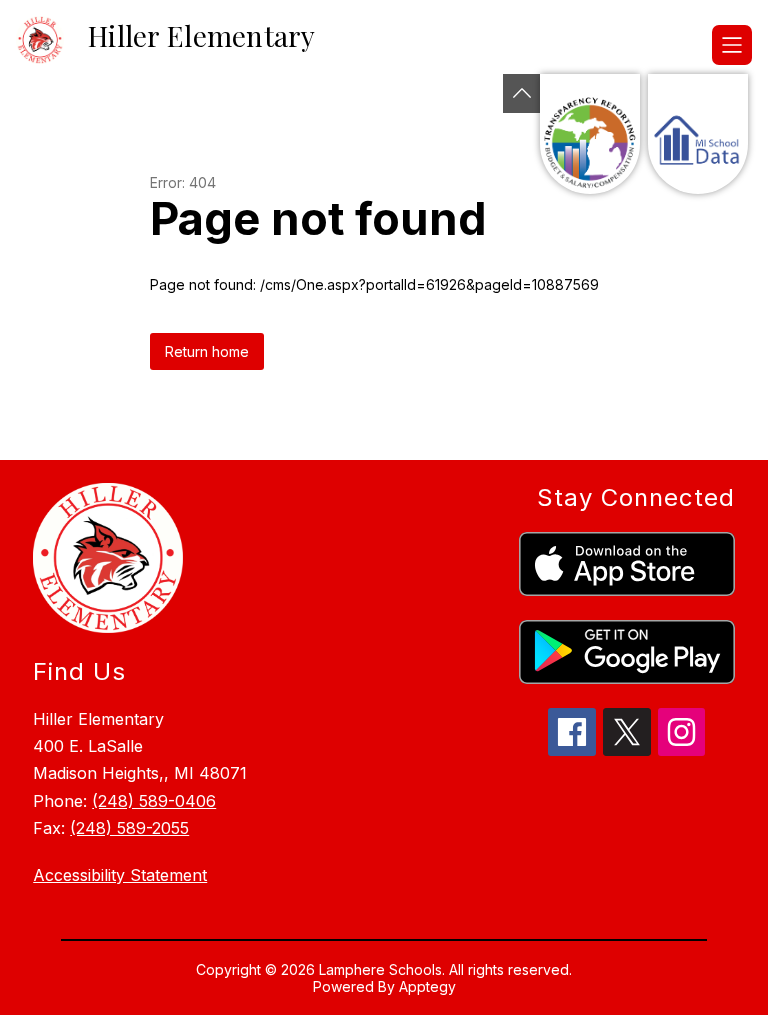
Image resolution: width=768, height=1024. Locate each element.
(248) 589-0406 (154, 801)
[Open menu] (732, 45)
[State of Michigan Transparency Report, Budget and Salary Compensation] (590, 134)
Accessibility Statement (120, 875)
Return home (207, 351)
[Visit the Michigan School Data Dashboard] (698, 134)
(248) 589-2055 (129, 828)
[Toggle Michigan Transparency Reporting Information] (522, 93)
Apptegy (427, 986)
